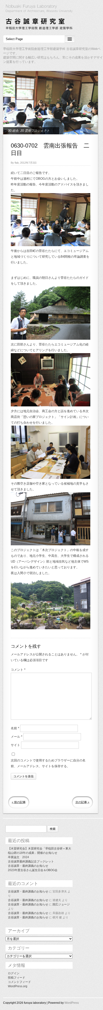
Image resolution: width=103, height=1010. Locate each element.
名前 (15, 728)
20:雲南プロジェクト (35, 130)
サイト (15, 745)
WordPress (71, 1002)
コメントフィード (19, 982)
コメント (18, 669)
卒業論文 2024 (18, 857)
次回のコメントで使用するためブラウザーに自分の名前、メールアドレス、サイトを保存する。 (48, 763)
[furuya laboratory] (51, 17)
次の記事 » (82, 802)
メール (16, 736)
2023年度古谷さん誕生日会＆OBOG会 (32, 870)
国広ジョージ (61, 904)
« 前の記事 (19, 802)
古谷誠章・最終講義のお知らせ (28, 865)
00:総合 (13, 130)
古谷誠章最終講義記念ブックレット (31, 861)
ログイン (13, 973)
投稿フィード (16, 977)
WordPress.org (17, 986)
